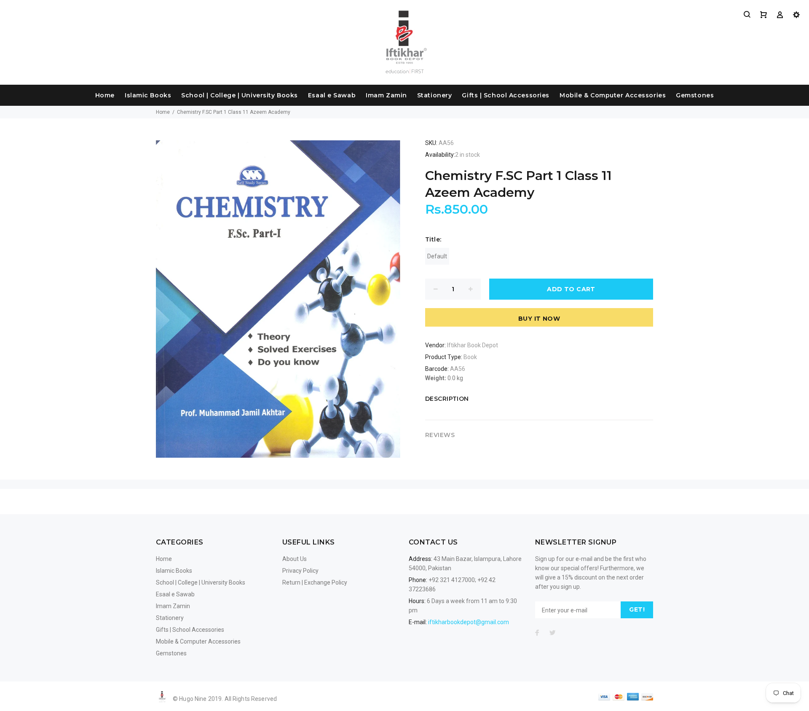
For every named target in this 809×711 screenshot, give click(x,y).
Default (437, 256)
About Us (294, 558)
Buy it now (539, 318)
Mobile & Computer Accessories (613, 95)
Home (105, 95)
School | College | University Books (239, 95)
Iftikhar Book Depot (472, 345)
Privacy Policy (300, 570)
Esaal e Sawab (332, 95)
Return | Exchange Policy (314, 582)
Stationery (434, 95)
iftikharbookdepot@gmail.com (468, 622)
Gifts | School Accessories (505, 95)
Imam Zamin (386, 95)
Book (470, 357)
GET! (637, 609)
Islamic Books (148, 95)
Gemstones (695, 95)
